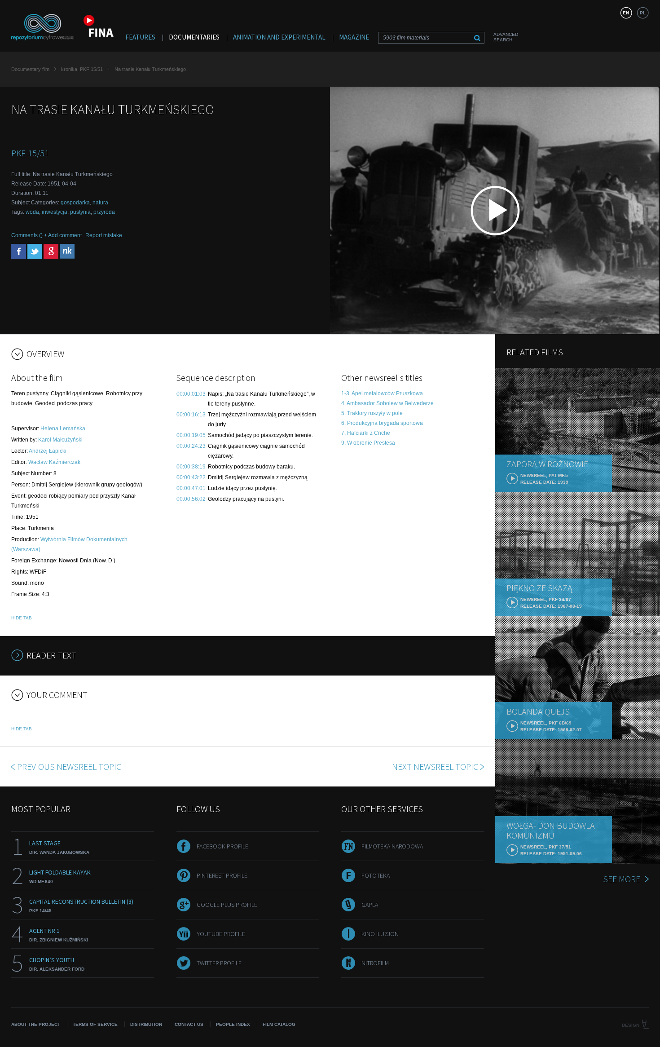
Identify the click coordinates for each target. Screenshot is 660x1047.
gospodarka (75, 202)
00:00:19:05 (191, 435)
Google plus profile (227, 905)
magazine (354, 37)
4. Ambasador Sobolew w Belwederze (387, 403)
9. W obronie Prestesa (368, 443)
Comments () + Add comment (46, 235)
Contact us (189, 1024)
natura (100, 202)
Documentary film (30, 69)
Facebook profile (222, 846)
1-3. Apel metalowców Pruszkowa (382, 393)
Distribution (146, 1024)
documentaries (194, 37)
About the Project (35, 1024)
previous (69, 766)
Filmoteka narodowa (392, 846)
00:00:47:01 (191, 488)
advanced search (505, 37)
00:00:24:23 (191, 446)
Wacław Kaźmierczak (54, 462)
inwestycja (54, 212)
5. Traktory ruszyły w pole (372, 413)
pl (643, 12)
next (435, 766)
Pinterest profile (222, 875)
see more (621, 878)
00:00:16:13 (191, 414)
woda (32, 212)
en (626, 12)
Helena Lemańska (62, 428)
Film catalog (279, 1024)
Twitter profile (219, 963)
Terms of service (95, 1024)
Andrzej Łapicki (47, 451)
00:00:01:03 (191, 394)
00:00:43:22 (191, 477)
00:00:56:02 (191, 499)
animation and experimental (279, 37)
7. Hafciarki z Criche (365, 433)
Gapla (369, 905)
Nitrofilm (375, 963)
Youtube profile (221, 934)
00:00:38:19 (191, 467)
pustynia (80, 212)
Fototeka (375, 875)
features (140, 37)
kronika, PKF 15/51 (82, 69)
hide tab (21, 617)
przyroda (104, 212)
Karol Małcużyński (60, 440)
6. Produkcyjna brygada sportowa (382, 423)
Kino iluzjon (380, 934)
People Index (233, 1024)
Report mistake (103, 235)
